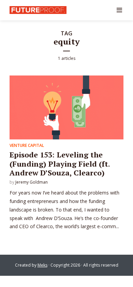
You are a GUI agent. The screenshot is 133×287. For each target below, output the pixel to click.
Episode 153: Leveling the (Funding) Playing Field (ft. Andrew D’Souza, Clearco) (60, 164)
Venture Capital (27, 145)
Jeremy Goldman (31, 182)
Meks (42, 265)
